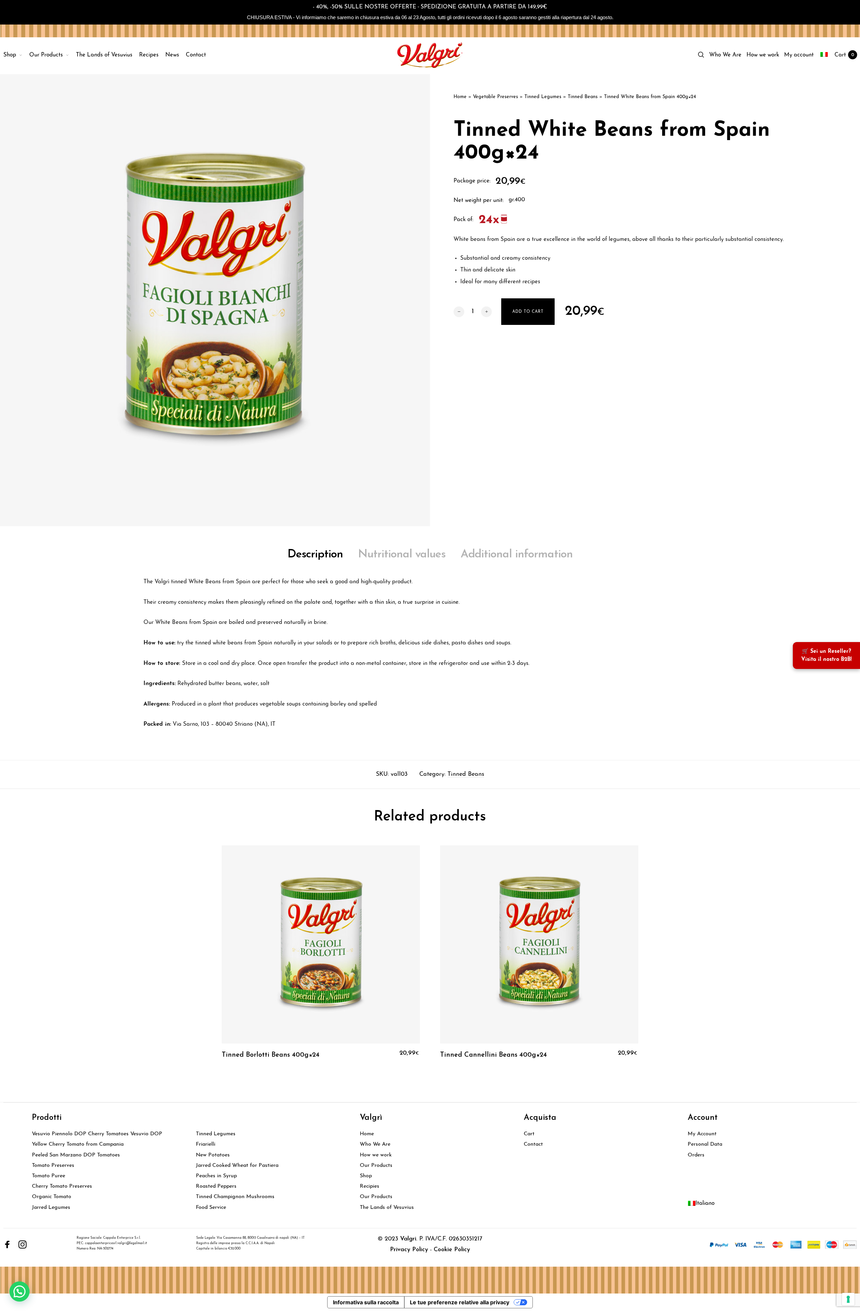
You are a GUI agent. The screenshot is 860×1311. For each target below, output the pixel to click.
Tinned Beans (583, 96)
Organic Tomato (51, 1196)
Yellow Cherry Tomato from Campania (78, 1144)
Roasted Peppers (216, 1186)
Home (460, 96)
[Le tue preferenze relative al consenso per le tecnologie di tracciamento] (848, 1299)
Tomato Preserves (53, 1165)
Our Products (376, 1165)
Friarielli (205, 1144)
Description (315, 554)
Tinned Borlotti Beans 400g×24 (270, 1055)
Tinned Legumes (542, 96)
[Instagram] (22, 1244)
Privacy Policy (409, 1250)
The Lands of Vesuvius (387, 1207)
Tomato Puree (48, 1176)
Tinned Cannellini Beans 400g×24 (493, 1055)
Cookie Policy (452, 1250)
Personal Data (705, 1144)
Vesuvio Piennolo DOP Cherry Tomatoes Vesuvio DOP (97, 1134)
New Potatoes (213, 1155)
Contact (533, 1144)
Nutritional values (401, 554)
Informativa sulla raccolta (366, 1302)
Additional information (517, 554)
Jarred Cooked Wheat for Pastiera (237, 1165)
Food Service (211, 1207)
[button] (19, 1291)
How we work (376, 1155)
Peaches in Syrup (216, 1176)
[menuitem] (16, 55)
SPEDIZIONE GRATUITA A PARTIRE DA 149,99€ (484, 7)
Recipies (369, 1186)
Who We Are (375, 1144)
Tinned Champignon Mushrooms (235, 1196)
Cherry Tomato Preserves (62, 1186)
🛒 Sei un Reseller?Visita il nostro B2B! (826, 655)
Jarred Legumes (51, 1207)
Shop (366, 1176)
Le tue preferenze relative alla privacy (459, 1302)
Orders (696, 1155)
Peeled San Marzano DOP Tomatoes (76, 1155)
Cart (529, 1134)
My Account (702, 1134)
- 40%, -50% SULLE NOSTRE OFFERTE (364, 7)
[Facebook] (7, 1244)
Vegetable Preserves (495, 96)
